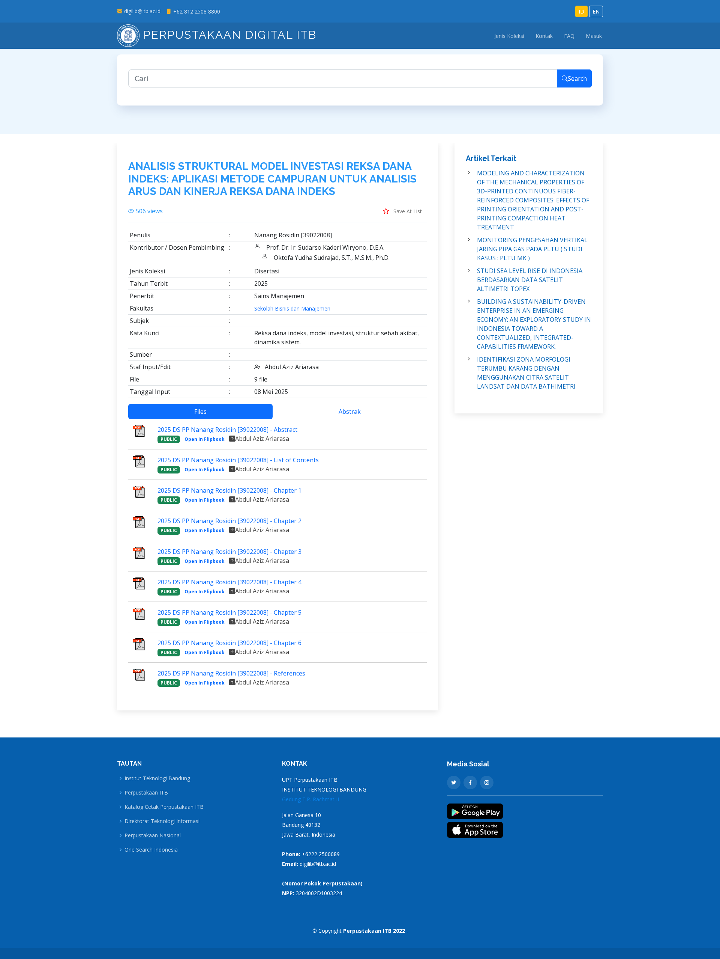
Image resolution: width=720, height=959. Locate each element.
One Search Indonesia (151, 849)
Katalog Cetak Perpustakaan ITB (164, 807)
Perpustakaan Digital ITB (228, 34)
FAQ (569, 35)
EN (596, 11)
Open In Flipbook (204, 439)
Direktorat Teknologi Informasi (162, 821)
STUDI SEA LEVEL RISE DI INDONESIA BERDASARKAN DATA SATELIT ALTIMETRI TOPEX (529, 280)
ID (581, 11)
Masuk (594, 35)
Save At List (407, 211)
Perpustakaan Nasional (152, 835)
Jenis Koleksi (509, 35)
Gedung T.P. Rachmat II (310, 799)
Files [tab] (200, 411)
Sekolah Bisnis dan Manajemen (292, 308)
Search (577, 78)
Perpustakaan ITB (146, 792)
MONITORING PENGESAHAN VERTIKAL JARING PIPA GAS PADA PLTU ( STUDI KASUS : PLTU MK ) (532, 249)
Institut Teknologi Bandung (157, 778)
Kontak (544, 35)
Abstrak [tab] (350, 411)
